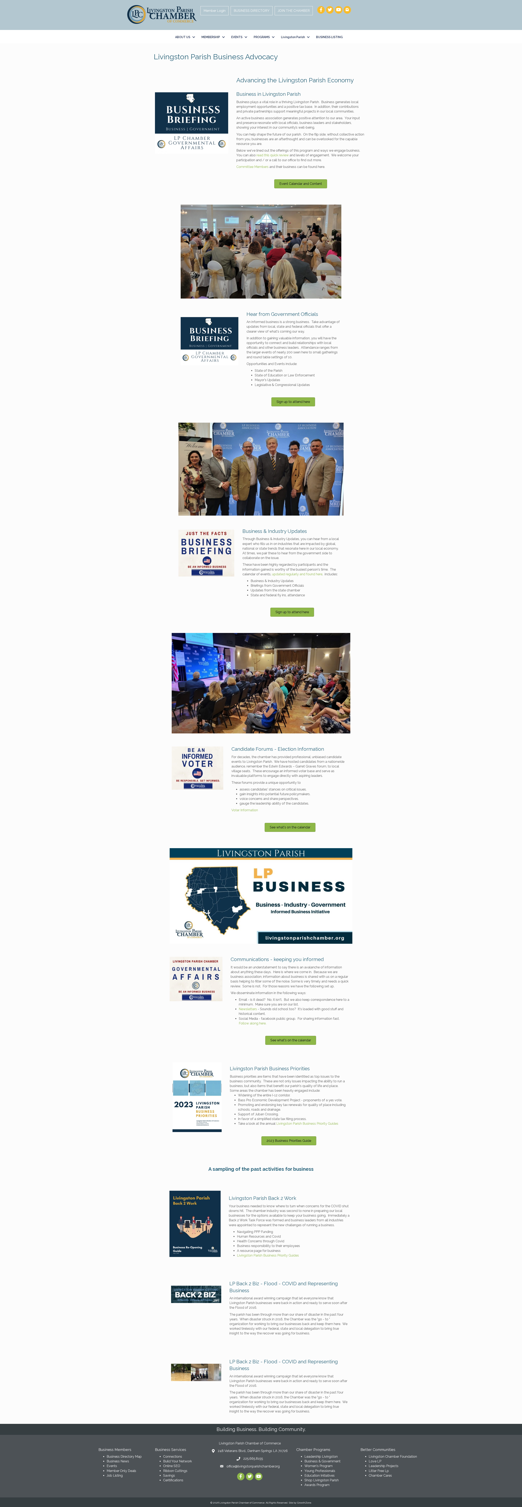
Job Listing (115, 1475)
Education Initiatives (319, 1475)
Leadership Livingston (321, 1456)
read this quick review (273, 155)
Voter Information (244, 810)
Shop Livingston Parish (321, 1480)
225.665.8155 (253, 1459)
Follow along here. (253, 1023)
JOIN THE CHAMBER (294, 11)
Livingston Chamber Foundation (393, 1456)
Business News (118, 1461)
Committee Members (252, 167)
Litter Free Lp (379, 1471)
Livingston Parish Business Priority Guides (307, 1124)
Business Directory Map (124, 1456)
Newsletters (248, 1009)
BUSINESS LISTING (329, 37)
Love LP (375, 1461)
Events (112, 1466)
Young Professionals (319, 1471)
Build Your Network (177, 1461)
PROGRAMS (262, 37)
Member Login (214, 11)
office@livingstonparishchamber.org (253, 1466)
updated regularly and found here (297, 574)
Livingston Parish (293, 37)
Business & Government (322, 1461)
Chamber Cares (380, 1475)
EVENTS (236, 37)
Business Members (114, 1449)
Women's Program (318, 1466)
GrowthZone (304, 1502)
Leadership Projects (383, 1466)
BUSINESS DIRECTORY (252, 11)
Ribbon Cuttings (175, 1471)
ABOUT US (182, 37)
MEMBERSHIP (210, 37)
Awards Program (317, 1485)
